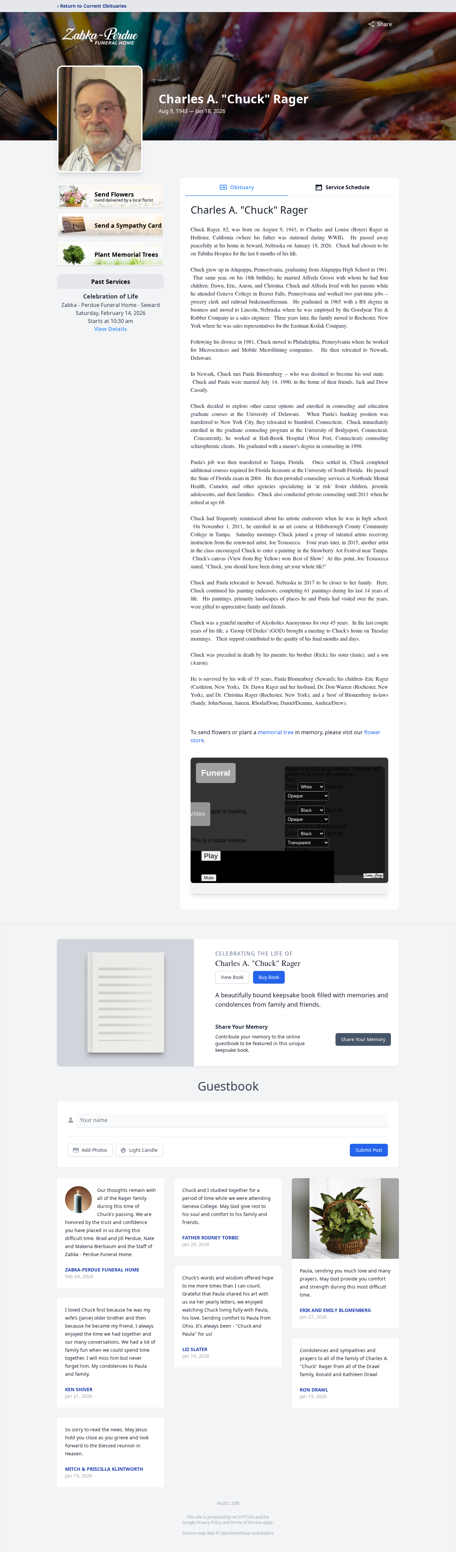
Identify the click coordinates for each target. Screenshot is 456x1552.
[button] (345, 1218)
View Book (232, 977)
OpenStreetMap (235, 1533)
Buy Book (269, 977)
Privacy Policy (209, 1522)
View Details (110, 329)
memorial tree (276, 732)
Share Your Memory (363, 1039)
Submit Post (369, 1150)
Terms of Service (246, 1522)
